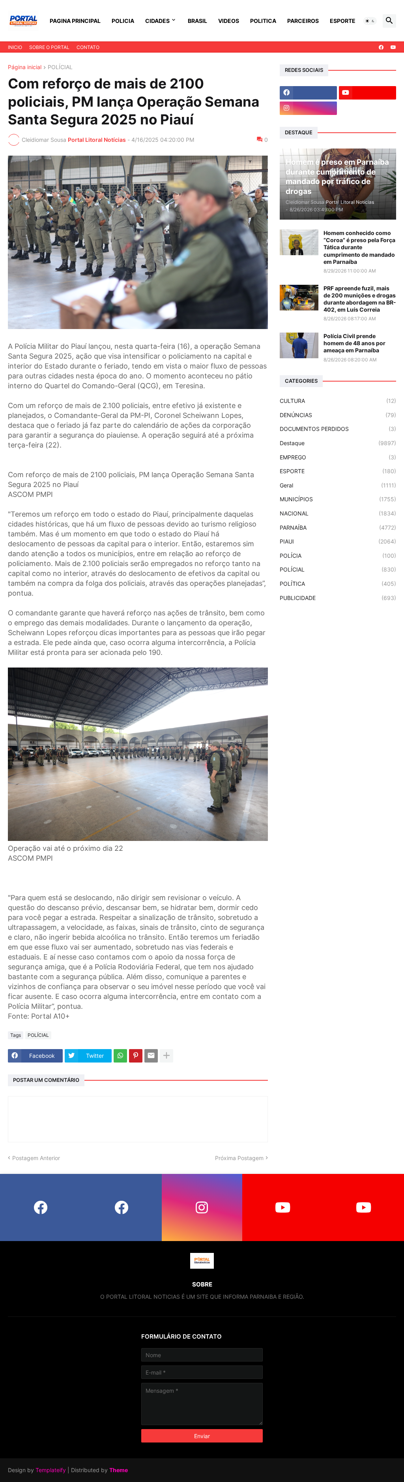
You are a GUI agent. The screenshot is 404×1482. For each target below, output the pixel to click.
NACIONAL (338, 513)
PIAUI (338, 541)
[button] (370, 21)
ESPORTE (342, 20)
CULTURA (338, 400)
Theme (118, 1470)
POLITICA (263, 20)
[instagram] (308, 108)
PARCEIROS (303, 20)
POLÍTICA (338, 583)
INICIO (15, 47)
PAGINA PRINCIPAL (75, 20)
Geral (338, 485)
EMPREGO (338, 457)
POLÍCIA (338, 555)
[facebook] (381, 47)
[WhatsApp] (120, 1056)
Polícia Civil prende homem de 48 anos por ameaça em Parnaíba (354, 343)
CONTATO (88, 47)
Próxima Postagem (239, 1158)
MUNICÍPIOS (338, 499)
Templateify (51, 1470)
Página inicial (24, 67)
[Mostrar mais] (166, 1056)
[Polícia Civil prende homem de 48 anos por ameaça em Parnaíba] (299, 345)
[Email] (151, 1056)
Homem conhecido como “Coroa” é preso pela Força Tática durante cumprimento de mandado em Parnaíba (359, 247)
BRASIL (197, 20)
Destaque (338, 443)
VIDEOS (228, 20)
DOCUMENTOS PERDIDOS (338, 428)
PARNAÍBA (338, 527)
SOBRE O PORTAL (49, 47)
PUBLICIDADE (338, 597)
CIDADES (157, 20)
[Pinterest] (135, 1056)
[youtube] (393, 47)
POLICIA (123, 20)
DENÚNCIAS (338, 415)
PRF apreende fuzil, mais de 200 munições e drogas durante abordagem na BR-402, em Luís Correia (360, 299)
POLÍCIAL (60, 67)
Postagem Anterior (36, 1158)
